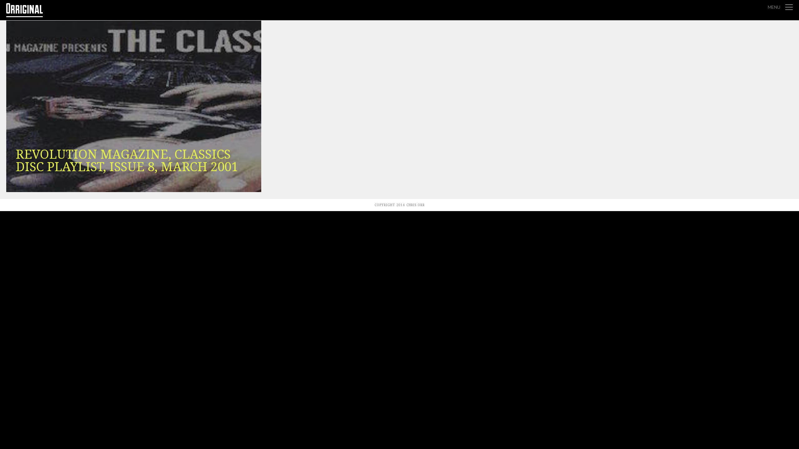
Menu (774, 7)
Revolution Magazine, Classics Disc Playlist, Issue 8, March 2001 (127, 160)
